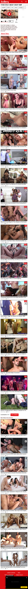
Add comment (14, 414)
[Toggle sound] (7, 577)
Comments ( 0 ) (5, 414)
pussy (16, 7)
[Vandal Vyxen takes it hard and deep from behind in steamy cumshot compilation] (14, 119)
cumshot (3, 7)
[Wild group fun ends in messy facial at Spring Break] (14, 326)
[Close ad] (26, 577)
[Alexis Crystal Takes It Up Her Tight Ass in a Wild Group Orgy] (14, 345)
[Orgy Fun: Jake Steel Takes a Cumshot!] (14, 364)
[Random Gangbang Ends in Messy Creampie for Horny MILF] (14, 402)
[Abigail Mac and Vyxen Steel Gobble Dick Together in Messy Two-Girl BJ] (14, 44)
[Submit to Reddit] (12, 11)
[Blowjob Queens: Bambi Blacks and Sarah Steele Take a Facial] (14, 100)
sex (12, 7)
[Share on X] (15, 11)
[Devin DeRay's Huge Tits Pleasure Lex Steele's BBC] (14, 307)
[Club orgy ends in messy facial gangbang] (14, 270)
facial (8, 7)
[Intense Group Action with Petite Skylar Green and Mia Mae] (14, 157)
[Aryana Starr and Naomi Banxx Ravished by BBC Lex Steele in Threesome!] (14, 232)
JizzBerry (5, 1)
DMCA (19, 572)
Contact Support (11, 572)
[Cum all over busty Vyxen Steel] (14, 81)
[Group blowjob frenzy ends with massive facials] (14, 383)
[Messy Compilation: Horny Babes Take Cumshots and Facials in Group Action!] (14, 138)
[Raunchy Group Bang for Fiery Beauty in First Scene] (14, 213)
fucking (20, 7)
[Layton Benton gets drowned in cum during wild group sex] (14, 194)
